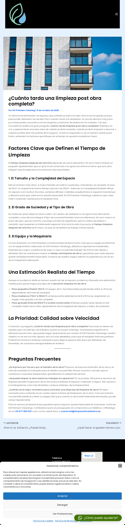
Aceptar (63, 496)
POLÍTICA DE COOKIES (43, 520)
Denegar (62, 504)
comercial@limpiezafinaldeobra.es (80, 411)
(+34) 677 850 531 (61, 461)
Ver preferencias (63, 513)
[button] (120, 465)
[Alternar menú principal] (116, 14)
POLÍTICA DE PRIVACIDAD (66, 520)
